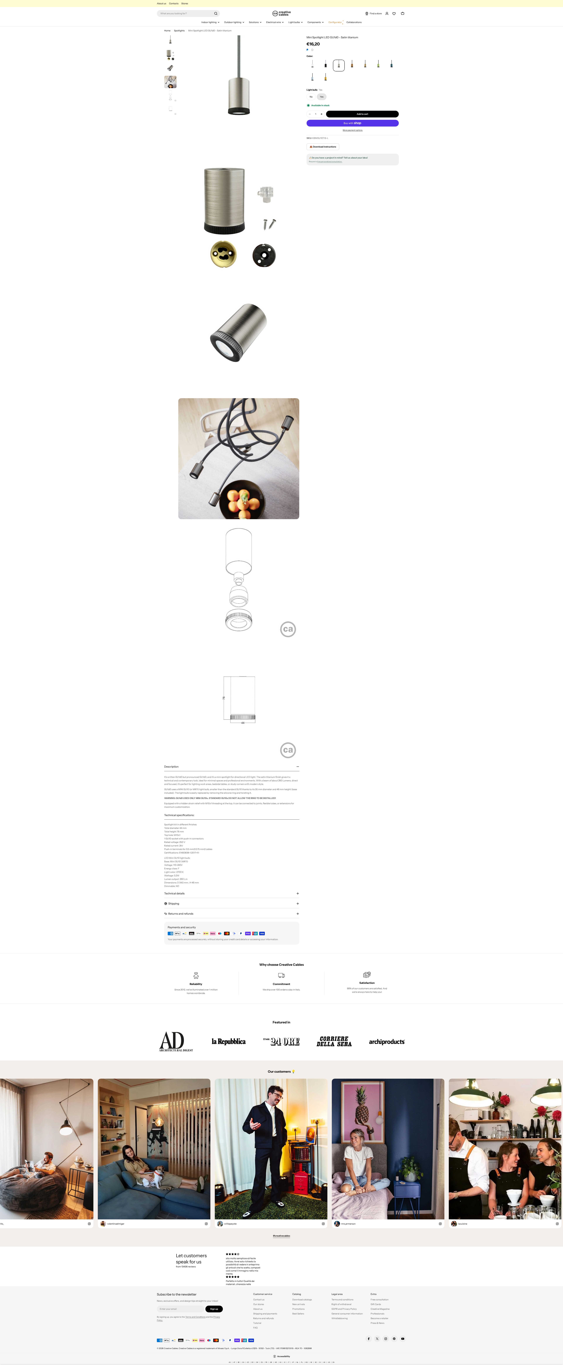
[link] (176, 1041)
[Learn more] (312, 50)
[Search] (216, 13)
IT (288, 1362)
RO (307, 1362)
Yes (321, 96)
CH (243, 1362)
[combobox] (188, 13)
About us (161, 3)
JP (293, 1362)
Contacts (173, 3)
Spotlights (179, 30)
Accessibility (283, 1356)
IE (284, 1362)
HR (276, 1362)
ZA (333, 1362)
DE (252, 1362)
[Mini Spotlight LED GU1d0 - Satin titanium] (312, 65)
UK (324, 1362)
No (311, 96)
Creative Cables (171, 1348)
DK (257, 1362)
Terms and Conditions (195, 1317)
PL (302, 1362)
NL (297, 1362)
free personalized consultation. (329, 161)
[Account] (387, 13)
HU (280, 1362)
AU (230, 1362)
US (329, 1362)
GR (271, 1362)
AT (234, 1362)
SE (316, 1362)
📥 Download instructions (323, 146)
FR (266, 1362)
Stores (184, 3)
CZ (248, 1362)
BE (239, 1362)
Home (167, 30)
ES (262, 1362)
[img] (244, 1254)
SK (311, 1362)
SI (320, 1362)
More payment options (353, 130)
